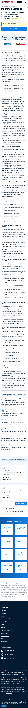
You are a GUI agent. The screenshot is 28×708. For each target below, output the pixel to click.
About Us (3, 616)
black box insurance (20, 292)
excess (17, 352)
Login (20, 2)
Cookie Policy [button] (18, 703)
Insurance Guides (5, 636)
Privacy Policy (4, 621)
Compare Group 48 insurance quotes (11, 113)
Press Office (4, 613)
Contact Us (3, 610)
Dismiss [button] (3, 706)
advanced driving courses (17, 345)
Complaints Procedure (6, 630)
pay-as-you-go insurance (14, 289)
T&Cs (2, 624)
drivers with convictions (8, 264)
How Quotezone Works (6, 619)
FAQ (2, 639)
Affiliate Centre (4, 641)
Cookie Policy (4, 633)
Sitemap (3, 627)
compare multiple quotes (19, 246)
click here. (22, 31)
